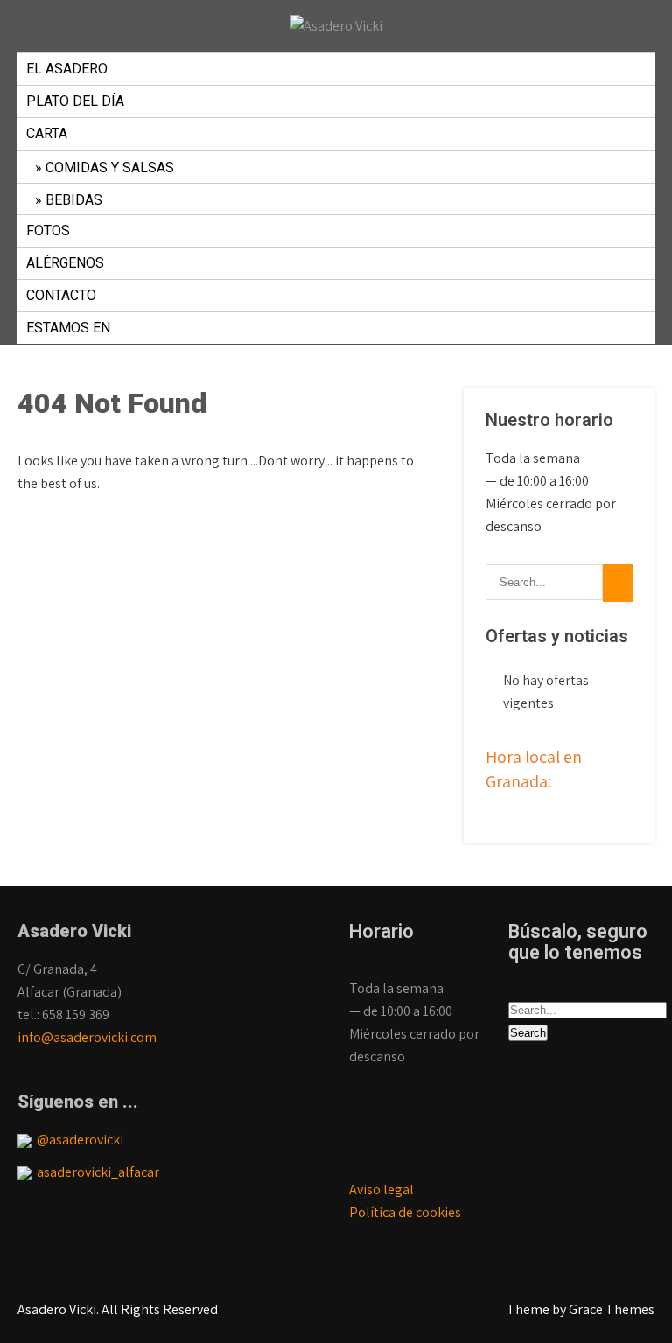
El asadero (67, 68)
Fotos (48, 230)
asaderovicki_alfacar (95, 1172)
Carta (46, 133)
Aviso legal (381, 1189)
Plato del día (75, 101)
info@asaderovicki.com (87, 1037)
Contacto (61, 295)
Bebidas (74, 200)
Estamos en (68, 327)
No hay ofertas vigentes (546, 691)
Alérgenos (65, 263)
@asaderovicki (77, 1139)
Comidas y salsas (110, 167)
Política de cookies (405, 1212)
